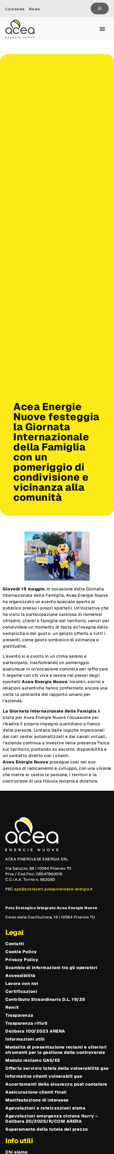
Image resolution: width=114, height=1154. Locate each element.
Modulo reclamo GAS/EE (32, 1060)
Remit (12, 1007)
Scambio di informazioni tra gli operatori (51, 967)
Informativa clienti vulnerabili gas (43, 1076)
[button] (102, 29)
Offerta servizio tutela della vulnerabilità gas (57, 1068)
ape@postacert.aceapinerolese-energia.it (53, 889)
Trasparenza (19, 1015)
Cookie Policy (21, 951)
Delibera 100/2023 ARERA (35, 1031)
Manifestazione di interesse (37, 1100)
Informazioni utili (25, 1039)
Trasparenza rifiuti (26, 1023)
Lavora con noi (21, 983)
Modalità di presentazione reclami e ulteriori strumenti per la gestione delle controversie (56, 1050)
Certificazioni (21, 991)
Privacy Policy (21, 959)
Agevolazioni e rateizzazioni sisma (45, 1108)
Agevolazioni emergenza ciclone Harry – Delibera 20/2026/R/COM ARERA (51, 1118)
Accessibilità (20, 975)
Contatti (14, 944)
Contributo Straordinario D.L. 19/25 (45, 999)
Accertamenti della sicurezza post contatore (56, 1084)
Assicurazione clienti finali (36, 1092)
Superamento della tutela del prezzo (46, 1129)
